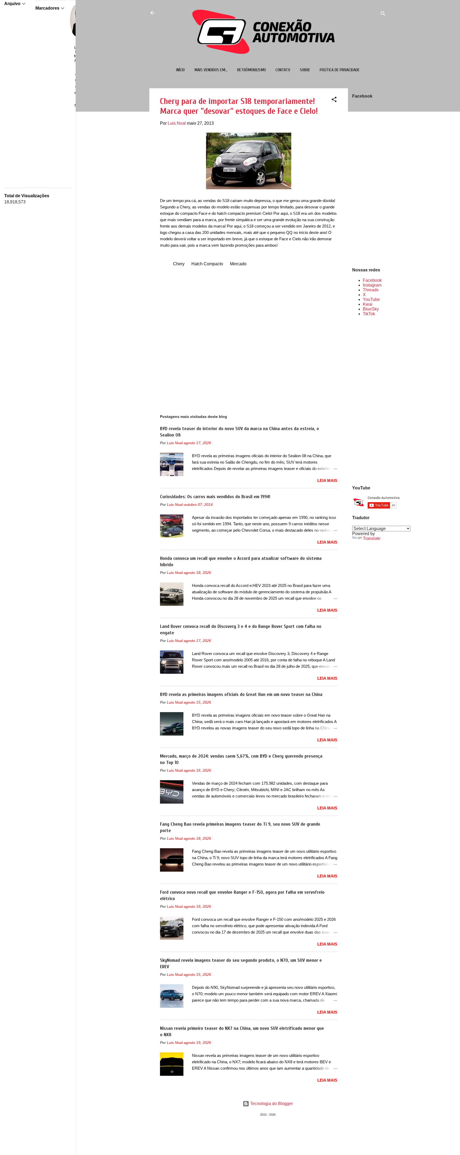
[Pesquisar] (383, 14)
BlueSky (371, 309)
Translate (371, 538)
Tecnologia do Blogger (271, 1103)
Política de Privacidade (340, 70)
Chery (178, 264)
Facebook (372, 280)
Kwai (367, 304)
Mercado (238, 264)
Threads (371, 290)
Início (180, 70)
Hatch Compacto (207, 264)
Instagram (372, 285)
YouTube (371, 299)
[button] (334, 100)
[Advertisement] (369, 400)
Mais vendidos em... (211, 70)
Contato (283, 70)
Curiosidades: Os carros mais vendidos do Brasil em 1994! (215, 496)
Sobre (305, 70)
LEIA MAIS (327, 480)
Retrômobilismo (251, 70)
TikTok (369, 314)
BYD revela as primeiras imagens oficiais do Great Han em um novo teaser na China (241, 694)
